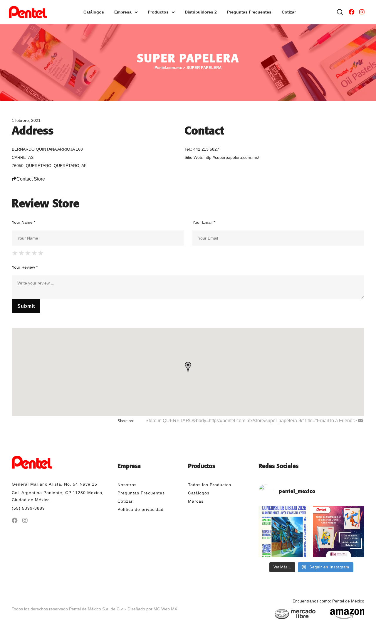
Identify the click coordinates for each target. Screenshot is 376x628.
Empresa (123, 12)
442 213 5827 (206, 149)
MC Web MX (165, 609)
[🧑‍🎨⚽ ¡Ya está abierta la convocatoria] (284, 531)
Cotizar (289, 12)
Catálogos (93, 12)
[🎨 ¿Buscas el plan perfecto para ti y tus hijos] (338, 531)
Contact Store (30, 178)
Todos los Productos (209, 484)
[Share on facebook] (139, 420)
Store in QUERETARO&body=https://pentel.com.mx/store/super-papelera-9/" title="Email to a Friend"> (251, 420)
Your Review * (25, 267)
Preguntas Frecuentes (249, 12)
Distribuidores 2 (201, 12)
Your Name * (23, 222)
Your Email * (203, 222)
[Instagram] (362, 12)
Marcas (196, 501)
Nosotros (127, 484)
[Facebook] (352, 12)
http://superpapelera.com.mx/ (231, 157)
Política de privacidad (141, 509)
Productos (158, 12)
